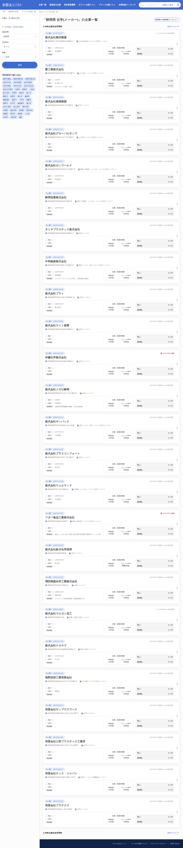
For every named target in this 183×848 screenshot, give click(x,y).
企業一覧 (42, 5)
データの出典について (139, 844)
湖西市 (5, 103)
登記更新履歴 (69, 5)
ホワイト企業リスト (87, 5)
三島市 (32, 89)
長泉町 (20, 114)
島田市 (21, 93)
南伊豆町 (13, 110)
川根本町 (13, 117)
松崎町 (21, 110)
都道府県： (6, 32)
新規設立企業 (55, 5)
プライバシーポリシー (159, 844)
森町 (20, 117)
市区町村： (6, 42)
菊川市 (28, 103)
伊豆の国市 (7, 107)
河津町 (5, 110)
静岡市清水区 (30, 79)
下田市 (21, 100)
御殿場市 (6, 100)
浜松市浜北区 (29, 86)
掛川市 (20, 96)
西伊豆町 (29, 110)
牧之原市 (17, 107)
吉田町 (5, 117)
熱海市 (24, 89)
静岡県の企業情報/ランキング (166, 20)
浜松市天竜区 (8, 89)
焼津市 (12, 96)
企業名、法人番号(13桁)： (11, 18)
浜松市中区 (7, 82)
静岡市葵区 (7, 79)
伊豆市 (12, 103)
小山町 (27, 114)
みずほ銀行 (8, 26)
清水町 (12, 114)
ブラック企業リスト (107, 5)
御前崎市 (21, 103)
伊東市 (14, 93)
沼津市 (17, 89)
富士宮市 (6, 93)
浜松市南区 (7, 86)
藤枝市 (27, 96)
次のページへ (172, 26)
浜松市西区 (28, 82)
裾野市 (28, 100)
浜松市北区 (18, 86)
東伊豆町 (25, 107)
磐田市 (5, 96)
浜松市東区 (18, 82)
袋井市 (14, 100)
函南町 (5, 114)
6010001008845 (18, 26)
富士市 (28, 93)
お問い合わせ (175, 844)
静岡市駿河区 (18, 79)
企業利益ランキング (127, 5)
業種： (4, 53)
